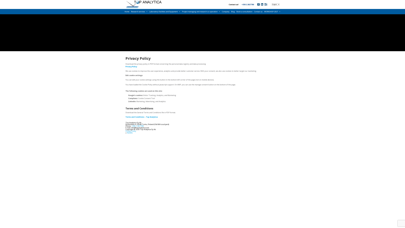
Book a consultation (244, 11)
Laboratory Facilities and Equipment (163, 11)
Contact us (258, 11)
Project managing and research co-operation (200, 11)
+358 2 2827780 (248, 4)
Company (225, 11)
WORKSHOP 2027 (271, 11)
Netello (130, 133)
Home (127, 11)
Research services (138, 11)
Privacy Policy (131, 131)
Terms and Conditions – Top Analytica (142, 117)
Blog (233, 11)
